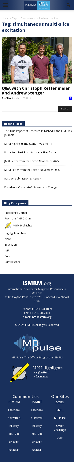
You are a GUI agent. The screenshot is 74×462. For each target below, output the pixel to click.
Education (11, 244)
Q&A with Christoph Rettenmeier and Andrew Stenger (36, 91)
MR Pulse (60, 418)
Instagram (14, 449)
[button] (68, 5)
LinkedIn (14, 441)
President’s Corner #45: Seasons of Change (30, 187)
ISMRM (59, 402)
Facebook (42, 376)
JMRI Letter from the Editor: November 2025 (31, 161)
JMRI (7, 250)
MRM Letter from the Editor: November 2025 (32, 170)
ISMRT (60, 410)
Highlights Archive (15, 233)
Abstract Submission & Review (23, 178)
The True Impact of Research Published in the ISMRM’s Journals (38, 133)
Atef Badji (7, 98)
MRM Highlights (22, 225)
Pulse (8, 256)
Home (5, 18)
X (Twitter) (42, 372)
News (8, 239)
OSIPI (60, 437)
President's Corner (16, 213)
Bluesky (14, 426)
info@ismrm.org (41, 317)
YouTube (14, 433)
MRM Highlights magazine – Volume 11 (28, 143)
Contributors (12, 262)
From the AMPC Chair (18, 218)
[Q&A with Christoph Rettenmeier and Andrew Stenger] (37, 60)
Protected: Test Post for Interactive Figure (30, 152)
